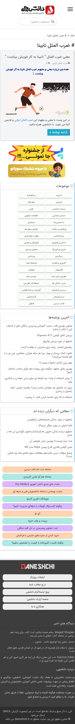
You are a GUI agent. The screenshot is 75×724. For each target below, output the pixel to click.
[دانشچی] (37, 11)
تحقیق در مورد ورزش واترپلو (57, 341)
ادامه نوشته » (58, 132)
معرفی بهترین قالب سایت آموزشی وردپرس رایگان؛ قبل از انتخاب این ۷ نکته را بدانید (39, 328)
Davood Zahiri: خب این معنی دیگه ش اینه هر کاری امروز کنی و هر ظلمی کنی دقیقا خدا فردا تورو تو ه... (38, 659)
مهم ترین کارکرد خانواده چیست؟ (55, 363)
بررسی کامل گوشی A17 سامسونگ (54, 335)
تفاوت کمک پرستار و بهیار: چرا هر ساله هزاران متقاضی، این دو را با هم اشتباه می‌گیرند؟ (38, 355)
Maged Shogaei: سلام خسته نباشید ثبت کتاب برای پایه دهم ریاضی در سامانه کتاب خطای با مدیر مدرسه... (42, 634)
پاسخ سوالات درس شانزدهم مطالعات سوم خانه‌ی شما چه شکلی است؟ (40, 455)
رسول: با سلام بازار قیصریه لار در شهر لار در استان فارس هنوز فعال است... (40, 649)
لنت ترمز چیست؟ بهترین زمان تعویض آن (50, 441)
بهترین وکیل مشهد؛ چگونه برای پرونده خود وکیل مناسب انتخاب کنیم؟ (40, 370)
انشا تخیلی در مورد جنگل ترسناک (55, 426)
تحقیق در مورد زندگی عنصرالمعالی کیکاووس (49, 420)
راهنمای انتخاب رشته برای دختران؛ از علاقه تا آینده (46, 347)
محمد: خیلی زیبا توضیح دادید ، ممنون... (53, 642)
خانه (72, 36)
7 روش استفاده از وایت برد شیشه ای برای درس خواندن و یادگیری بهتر (38, 380)
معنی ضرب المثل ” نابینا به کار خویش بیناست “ (37, 57)
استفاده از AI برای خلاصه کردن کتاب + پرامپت (48, 397)
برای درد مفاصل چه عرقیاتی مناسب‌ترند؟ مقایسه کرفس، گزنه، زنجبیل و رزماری (41, 389)
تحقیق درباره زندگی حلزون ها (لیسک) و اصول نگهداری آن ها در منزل (39, 433)
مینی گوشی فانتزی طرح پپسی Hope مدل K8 (48, 447)
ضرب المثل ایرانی (59, 63)
